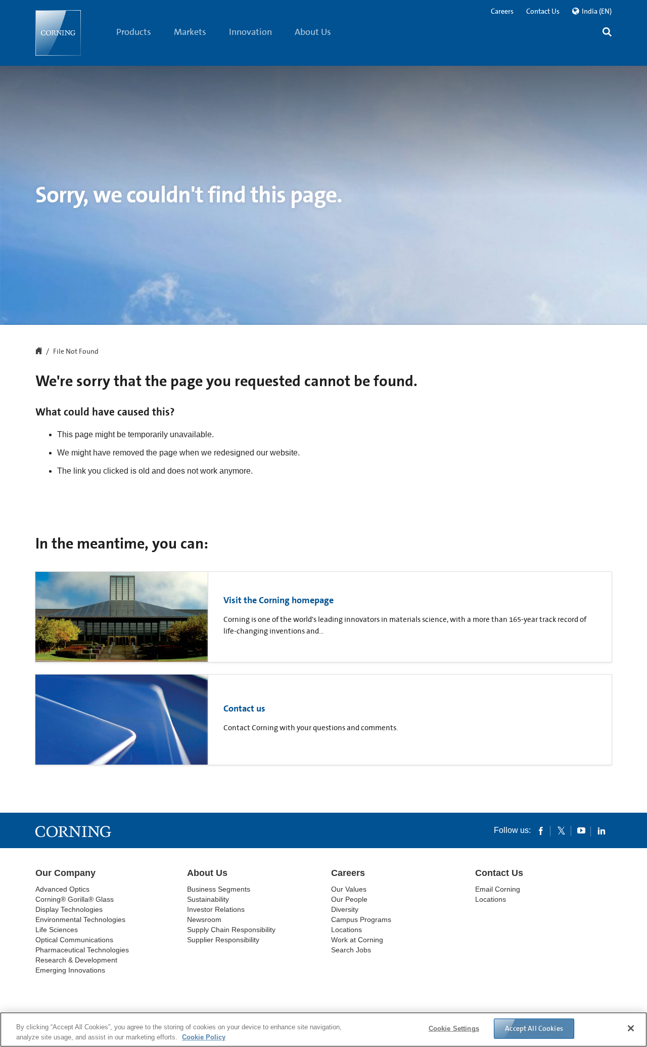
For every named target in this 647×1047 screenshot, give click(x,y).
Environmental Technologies (80, 919)
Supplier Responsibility (223, 940)
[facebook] (540, 830)
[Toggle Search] (607, 33)
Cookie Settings (454, 1028)
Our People (349, 899)
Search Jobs (351, 950)
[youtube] (581, 830)
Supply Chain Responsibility (231, 930)
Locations (346, 930)
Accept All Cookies (534, 1028)
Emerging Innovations (70, 970)
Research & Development (76, 960)
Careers (502, 11)
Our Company (65, 873)
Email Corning (497, 889)
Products (133, 32)
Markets (190, 32)
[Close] (631, 1028)
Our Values (348, 889)
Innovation (250, 32)
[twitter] (561, 830)
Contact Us (543, 11)
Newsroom (204, 919)
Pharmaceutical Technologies (82, 950)
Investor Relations (216, 909)
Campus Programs (361, 919)
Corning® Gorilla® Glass (74, 899)
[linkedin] (601, 830)
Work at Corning (357, 940)
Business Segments (218, 889)
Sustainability (208, 899)
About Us (313, 32)
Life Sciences (56, 930)
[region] (323, 1029)
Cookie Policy (203, 1036)
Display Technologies (69, 909)
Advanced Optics (62, 889)
